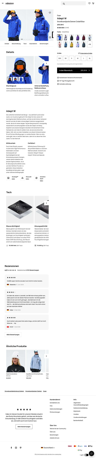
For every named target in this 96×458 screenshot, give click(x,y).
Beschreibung (16, 44)
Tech (25, 44)
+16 (89, 44)
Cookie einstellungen (80, 417)
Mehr (13, 179)
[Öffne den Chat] (91, 453)
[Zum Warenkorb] (93, 3)
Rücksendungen (55, 412)
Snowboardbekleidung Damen (14, 391)
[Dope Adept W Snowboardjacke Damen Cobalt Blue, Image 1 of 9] (13, 25)
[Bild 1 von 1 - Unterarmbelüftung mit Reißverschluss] (48, 70)
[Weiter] (46, 63)
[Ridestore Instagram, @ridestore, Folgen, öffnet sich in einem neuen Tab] (16, 447)
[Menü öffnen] (2, 3)
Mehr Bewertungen (13, 334)
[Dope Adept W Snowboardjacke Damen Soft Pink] (59, 44)
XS (65, 58)
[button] (86, 455)
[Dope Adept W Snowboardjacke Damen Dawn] (77, 44)
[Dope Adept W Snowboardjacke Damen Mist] (89, 37)
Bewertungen (44, 44)
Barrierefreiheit (78, 420)
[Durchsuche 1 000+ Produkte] (64, 4)
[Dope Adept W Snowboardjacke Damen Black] (71, 37)
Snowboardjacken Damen (33, 391)
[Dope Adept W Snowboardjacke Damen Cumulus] (65, 37)
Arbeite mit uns (54, 438)
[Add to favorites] (50, 13)
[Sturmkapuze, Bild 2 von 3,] (15, 80)
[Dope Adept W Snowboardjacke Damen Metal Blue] (83, 44)
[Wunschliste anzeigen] (89, 3)
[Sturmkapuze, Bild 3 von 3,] (20, 80)
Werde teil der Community (58, 428)
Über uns (52, 432)
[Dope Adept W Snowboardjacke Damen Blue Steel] (65, 44)
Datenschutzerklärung (80, 408)
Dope (44, 391)
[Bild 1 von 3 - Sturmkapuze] (20, 70)
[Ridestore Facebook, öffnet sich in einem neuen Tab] (11, 447)
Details (7, 44)
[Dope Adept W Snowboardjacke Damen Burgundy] (83, 37)
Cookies (76, 414)
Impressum (77, 411)
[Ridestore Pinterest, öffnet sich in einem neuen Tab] (20, 447)
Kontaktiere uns (55, 403)
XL (89, 58)
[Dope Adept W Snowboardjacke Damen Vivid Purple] (77, 37)
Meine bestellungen (56, 409)
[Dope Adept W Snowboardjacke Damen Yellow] (71, 44)
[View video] (40, 25)
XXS (59, 58)
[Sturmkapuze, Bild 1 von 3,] (9, 80)
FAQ (51, 406)
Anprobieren (33, 44)
